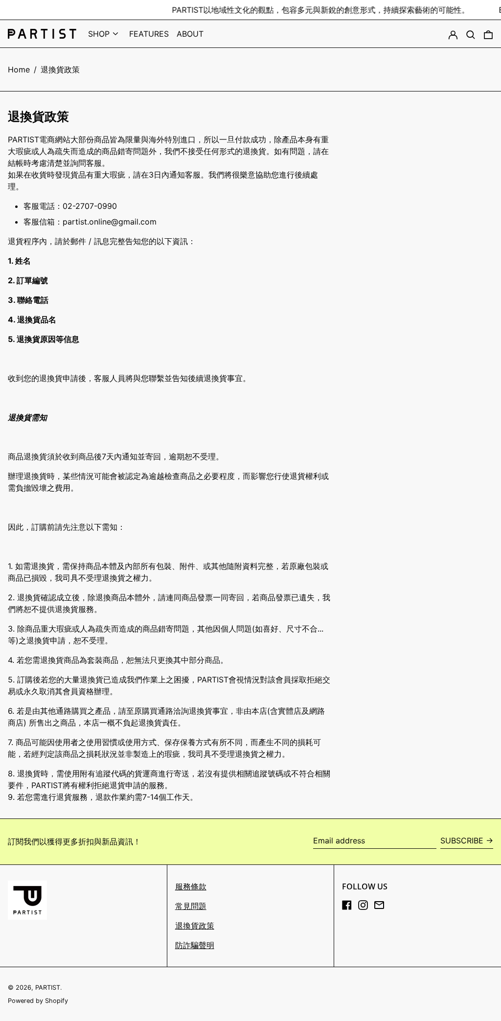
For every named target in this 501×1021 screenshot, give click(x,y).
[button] (471, 34)
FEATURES (149, 34)
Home (19, 69)
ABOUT (190, 34)
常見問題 (190, 906)
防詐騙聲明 (194, 945)
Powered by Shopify (38, 1000)
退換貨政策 (60, 69)
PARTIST (47, 987)
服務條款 (190, 886)
